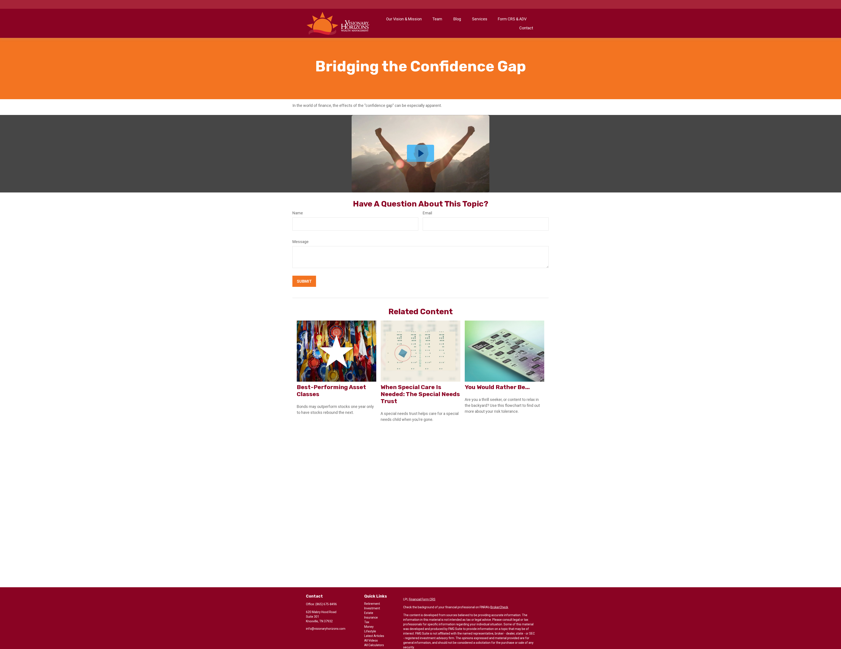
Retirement (372, 603)
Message (300, 241)
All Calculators (374, 645)
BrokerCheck (499, 607)
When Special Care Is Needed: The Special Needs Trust (420, 394)
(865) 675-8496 (326, 604)
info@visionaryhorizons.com (325, 628)
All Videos (371, 640)
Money (369, 626)
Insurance (371, 617)
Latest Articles (374, 636)
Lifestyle (370, 631)
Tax (366, 622)
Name (297, 213)
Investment (372, 608)
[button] (404, 18)
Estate (368, 613)
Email (427, 213)
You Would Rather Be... (497, 387)
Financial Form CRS (422, 599)
